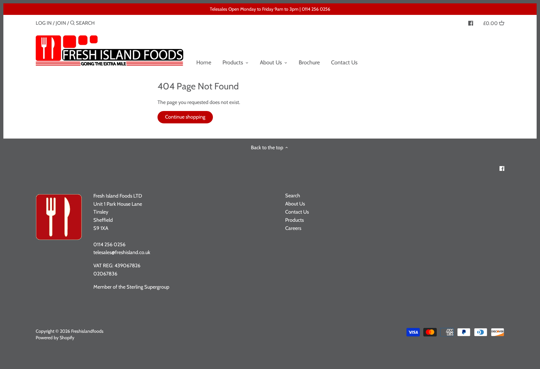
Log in (44, 23)
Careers (293, 228)
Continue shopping (185, 117)
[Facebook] (470, 22)
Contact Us (297, 212)
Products (294, 220)
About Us (295, 204)
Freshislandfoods (87, 331)
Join (61, 23)
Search (292, 196)
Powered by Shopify (55, 337)
